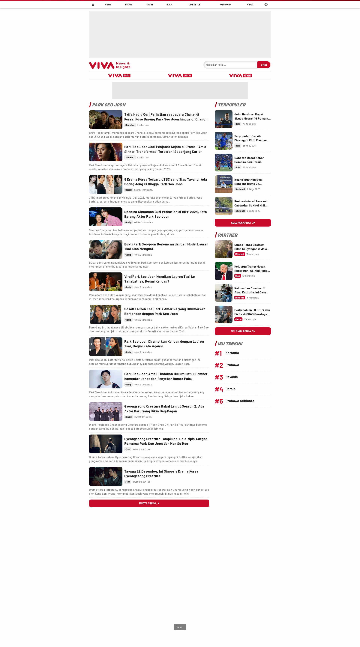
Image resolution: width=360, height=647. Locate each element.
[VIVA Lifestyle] (180, 75)
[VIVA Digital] (119, 75)
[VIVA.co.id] (111, 65)
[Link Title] (105, 119)
